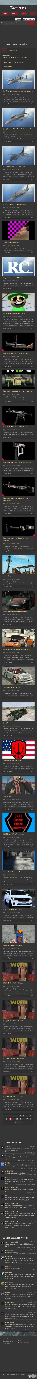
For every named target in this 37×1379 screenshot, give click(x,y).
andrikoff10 (9, 1171)
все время (24, 57)
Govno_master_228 (11, 1187)
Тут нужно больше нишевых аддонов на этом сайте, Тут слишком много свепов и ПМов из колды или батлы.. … (20, 1260)
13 (13, 1119)
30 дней (17, 57)
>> (18, 1122)
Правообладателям (9, 1339)
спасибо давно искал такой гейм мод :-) (18, 1173)
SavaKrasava (9, 1250)
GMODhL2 (8, 1292)
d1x (6, 1195)
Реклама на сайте (8, 1341)
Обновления (13, 51)
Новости (14, 13)
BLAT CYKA (9, 1177)
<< (10, 1116)
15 (20, 1119)
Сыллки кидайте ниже (12, 1268)
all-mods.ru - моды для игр (21, 1374)
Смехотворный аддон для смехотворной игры (19, 1190)
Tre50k (7, 1163)
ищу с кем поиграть (11, 1252)
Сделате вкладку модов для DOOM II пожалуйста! (19, 1245)
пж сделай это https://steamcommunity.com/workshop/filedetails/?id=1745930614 (19, 1198)
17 (27, 1119)
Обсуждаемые (8, 66)
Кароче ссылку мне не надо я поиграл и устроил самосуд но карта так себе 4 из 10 (19, 1206)
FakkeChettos (17, 94)
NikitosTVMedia (17, 316)
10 (30, 1116)
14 (17, 1119)
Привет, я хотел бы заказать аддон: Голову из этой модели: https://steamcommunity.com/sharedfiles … (19, 1296)
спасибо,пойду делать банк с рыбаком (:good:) (19, 1158)
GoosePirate (9, 1282)
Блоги (32, 13)
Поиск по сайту (7, 1343)
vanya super (16, 948)
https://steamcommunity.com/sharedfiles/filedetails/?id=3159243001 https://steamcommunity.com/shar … (20, 1276)
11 (32, 735)
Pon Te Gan (8, 1256)
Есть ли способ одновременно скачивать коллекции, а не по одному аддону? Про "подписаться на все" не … (20, 1306)
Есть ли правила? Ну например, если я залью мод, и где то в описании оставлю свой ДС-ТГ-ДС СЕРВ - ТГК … (20, 1286)
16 (23, 1119)
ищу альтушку (17, 799)
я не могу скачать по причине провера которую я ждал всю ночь (19, 1150)
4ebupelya (8, 1272)
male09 (7, 1147)
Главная (5, 13)
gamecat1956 (9, 1155)
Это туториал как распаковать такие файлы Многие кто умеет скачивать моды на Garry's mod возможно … (19, 1316)
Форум (24, 13)
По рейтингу (7, 62)
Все (4, 51)
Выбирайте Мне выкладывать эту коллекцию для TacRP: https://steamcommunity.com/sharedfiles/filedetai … (20, 1326)
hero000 (8, 1266)
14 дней (11, 57)
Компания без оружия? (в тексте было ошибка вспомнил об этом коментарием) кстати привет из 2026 (20, 1225)
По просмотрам (19, 62)
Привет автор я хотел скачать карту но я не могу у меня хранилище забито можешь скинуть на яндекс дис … (20, 1215)
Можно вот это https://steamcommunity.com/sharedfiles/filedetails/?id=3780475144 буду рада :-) (20, 1181)
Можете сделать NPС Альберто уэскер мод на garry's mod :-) (20, 1166)
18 (30, 1119)
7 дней (5, 57)
